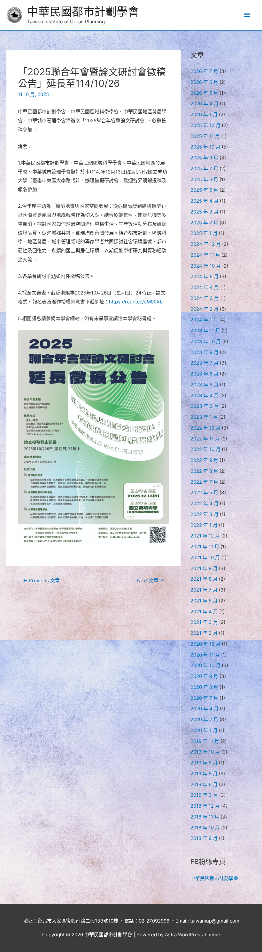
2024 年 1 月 (204, 320)
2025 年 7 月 (204, 168)
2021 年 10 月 (205, 557)
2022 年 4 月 (204, 503)
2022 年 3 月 (204, 514)
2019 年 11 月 (204, 741)
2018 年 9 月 (204, 838)
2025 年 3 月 (204, 212)
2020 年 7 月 (204, 698)
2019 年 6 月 (204, 784)
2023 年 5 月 (204, 385)
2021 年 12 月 (205, 536)
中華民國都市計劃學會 (83, 11)
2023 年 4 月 (204, 395)
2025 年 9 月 (204, 158)
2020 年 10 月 (205, 665)
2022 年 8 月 (204, 471)
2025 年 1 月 (204, 233)
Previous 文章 (41, 580)
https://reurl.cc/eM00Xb (136, 302)
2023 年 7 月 (204, 363)
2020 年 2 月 (204, 719)
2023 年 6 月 (204, 374)
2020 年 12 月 (205, 644)
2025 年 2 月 (204, 223)
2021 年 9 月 (204, 568)
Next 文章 (150, 580)
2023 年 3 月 (204, 406)
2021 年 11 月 (204, 547)
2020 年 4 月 (204, 709)
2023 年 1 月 (204, 417)
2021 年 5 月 (204, 601)
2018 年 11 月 (204, 817)
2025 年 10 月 (205, 147)
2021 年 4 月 (204, 612)
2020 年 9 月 (204, 676)
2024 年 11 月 (205, 255)
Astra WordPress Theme (192, 935)
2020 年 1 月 (204, 730)
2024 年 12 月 (205, 244)
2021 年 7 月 (204, 590)
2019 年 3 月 (204, 795)
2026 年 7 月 (204, 71)
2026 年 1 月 (204, 114)
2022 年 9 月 (204, 460)
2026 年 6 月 (204, 82)
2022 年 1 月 (204, 525)
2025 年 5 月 (204, 190)
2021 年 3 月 (204, 622)
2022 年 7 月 (204, 482)
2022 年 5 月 (204, 492)
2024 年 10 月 (205, 266)
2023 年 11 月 (205, 330)
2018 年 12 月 (205, 806)
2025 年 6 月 (204, 179)
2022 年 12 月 (205, 428)
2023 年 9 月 (204, 352)
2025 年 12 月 (205, 125)
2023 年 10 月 (205, 341)
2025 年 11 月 (205, 136)
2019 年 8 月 (204, 773)
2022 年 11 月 (205, 439)
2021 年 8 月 (204, 579)
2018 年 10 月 (205, 828)
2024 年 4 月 (204, 287)
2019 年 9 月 (204, 763)
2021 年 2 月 (204, 633)
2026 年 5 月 (204, 93)
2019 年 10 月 (205, 752)
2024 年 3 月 (204, 298)
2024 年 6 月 (204, 276)
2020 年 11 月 (205, 655)
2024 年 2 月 (204, 309)
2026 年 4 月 (204, 104)
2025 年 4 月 (204, 201)
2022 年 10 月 (205, 449)
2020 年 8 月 (204, 687)
